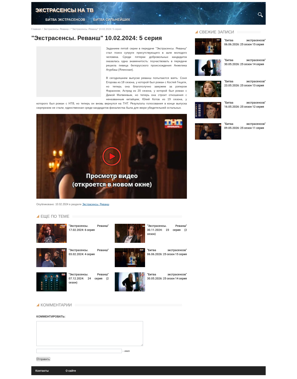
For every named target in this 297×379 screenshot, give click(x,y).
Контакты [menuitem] (42, 370)
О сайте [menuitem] (71, 370)
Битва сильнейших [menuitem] (111, 19)
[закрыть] (253, 12)
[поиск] (260, 14)
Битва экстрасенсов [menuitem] (65, 19)
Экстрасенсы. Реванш (95, 204)
